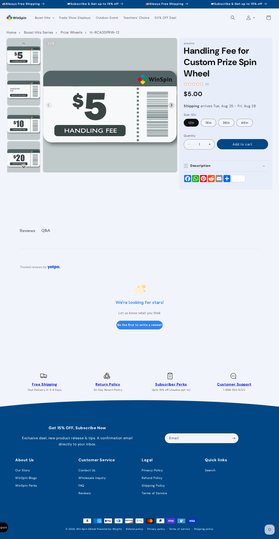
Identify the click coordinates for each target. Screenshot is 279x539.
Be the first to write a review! (139, 325)
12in (191, 123)
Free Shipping (44, 384)
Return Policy (107, 384)
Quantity (190, 136)
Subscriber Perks (171, 384)
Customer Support (234, 384)
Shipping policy (203, 528)
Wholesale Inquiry (92, 478)
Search (210, 470)
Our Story (22, 470)
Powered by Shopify (109, 528)
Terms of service (179, 528)
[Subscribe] (233, 438)
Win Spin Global (86, 528)
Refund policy (134, 528)
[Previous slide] (49, 105)
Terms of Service (154, 493)
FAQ (81, 485)
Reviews (84, 493)
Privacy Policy (152, 470)
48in (244, 123)
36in (226, 123)
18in (209, 123)
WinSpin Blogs (26, 478)
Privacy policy (156, 528)
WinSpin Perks (26, 485)
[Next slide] (171, 105)
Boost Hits (42, 18)
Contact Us (86, 470)
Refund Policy (152, 478)
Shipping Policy (153, 485)
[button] (44, 17)
